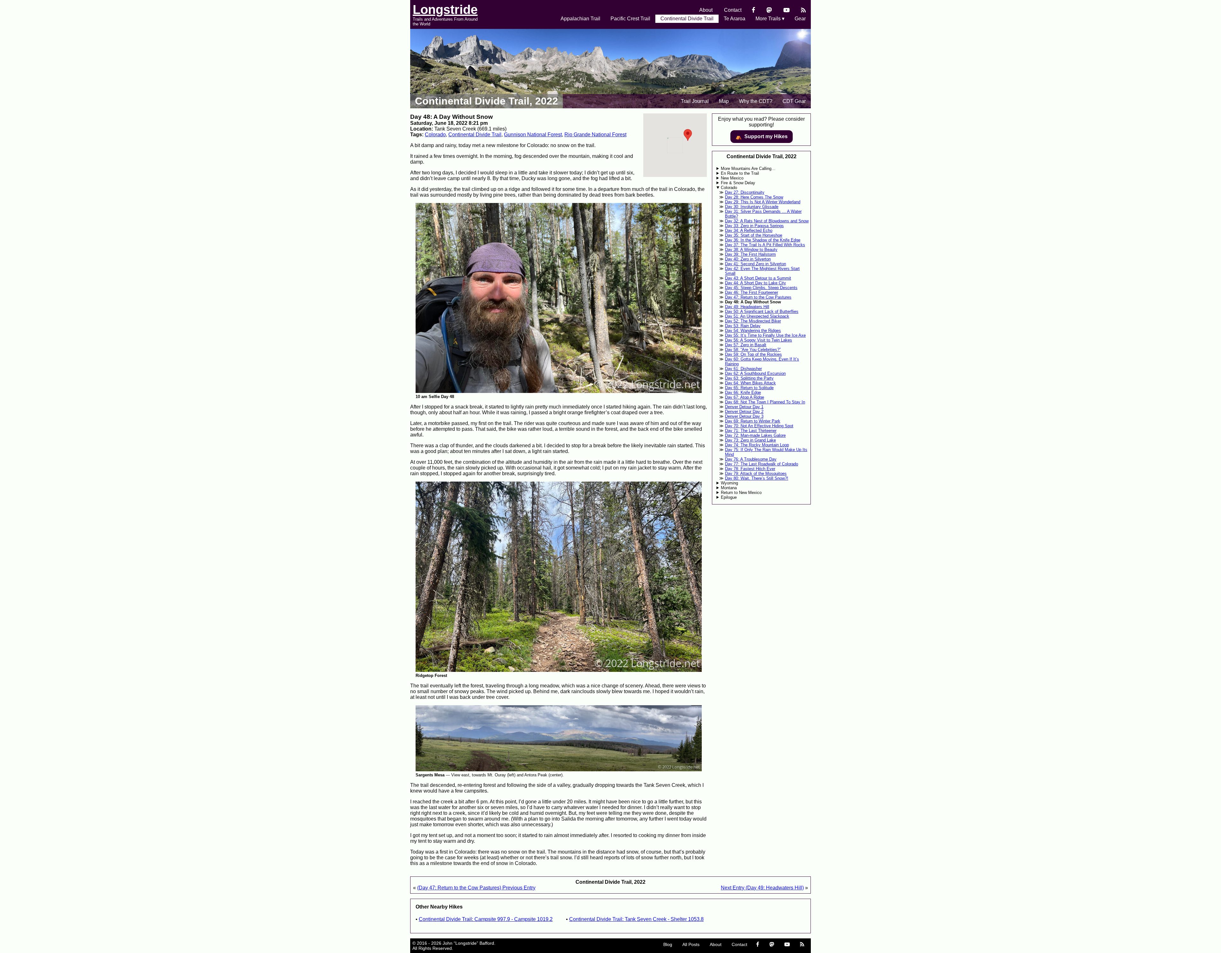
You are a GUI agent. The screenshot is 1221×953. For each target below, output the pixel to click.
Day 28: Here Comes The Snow (754, 197)
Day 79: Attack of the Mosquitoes (756, 473)
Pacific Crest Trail (630, 18)
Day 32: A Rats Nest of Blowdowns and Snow (767, 221)
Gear (800, 18)
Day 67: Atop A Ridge (744, 397)
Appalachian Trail (580, 18)
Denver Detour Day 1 (744, 406)
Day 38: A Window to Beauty (751, 249)
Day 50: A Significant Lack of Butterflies (761, 311)
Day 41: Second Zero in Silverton (755, 263)
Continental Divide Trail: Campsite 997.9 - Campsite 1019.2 (486, 919)
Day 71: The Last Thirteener (750, 430)
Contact (733, 10)
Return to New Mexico (741, 492)
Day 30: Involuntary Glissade (751, 206)
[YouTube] (786, 10)
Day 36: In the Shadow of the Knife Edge (762, 240)
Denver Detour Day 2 (744, 411)
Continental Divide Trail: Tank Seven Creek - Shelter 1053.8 (636, 919)
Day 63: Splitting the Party (749, 378)
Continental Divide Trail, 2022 (486, 101)
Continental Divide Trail (687, 18)
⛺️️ (761, 136)
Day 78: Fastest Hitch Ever (750, 468)
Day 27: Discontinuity (744, 192)
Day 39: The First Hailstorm (750, 254)
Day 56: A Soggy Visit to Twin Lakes (758, 340)
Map (724, 101)
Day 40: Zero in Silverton (748, 259)
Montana (729, 487)
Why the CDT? (755, 101)
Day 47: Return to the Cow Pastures (758, 297)
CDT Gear (794, 101)
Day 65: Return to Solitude (749, 387)
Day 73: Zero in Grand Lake (750, 440)
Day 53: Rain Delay (743, 325)
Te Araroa (734, 18)
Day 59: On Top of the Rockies (753, 354)
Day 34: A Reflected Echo (748, 230)
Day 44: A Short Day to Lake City (755, 282)
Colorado (435, 134)
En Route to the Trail (740, 173)
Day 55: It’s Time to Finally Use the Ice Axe (765, 335)
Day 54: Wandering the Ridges (753, 330)
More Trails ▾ (769, 18)
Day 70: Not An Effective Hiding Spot (759, 425)
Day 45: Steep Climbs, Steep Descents (761, 287)
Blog (667, 944)
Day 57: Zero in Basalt (745, 344)
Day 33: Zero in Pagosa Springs (754, 225)
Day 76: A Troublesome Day (750, 459)
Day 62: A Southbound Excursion (755, 373)
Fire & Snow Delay (738, 182)
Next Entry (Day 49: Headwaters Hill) (762, 887)
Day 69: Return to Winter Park (752, 421)
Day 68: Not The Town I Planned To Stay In (765, 402)
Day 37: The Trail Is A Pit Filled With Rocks (765, 244)
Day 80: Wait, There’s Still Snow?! (756, 478)
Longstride (445, 10)
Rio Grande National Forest (595, 134)
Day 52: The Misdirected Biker (753, 321)
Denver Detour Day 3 (744, 416)
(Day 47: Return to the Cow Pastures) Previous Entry (476, 887)
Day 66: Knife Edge (743, 392)
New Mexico (732, 178)
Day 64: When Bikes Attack (750, 383)
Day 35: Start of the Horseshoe (753, 235)
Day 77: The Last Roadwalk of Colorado (761, 464)
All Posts (691, 944)
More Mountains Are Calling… (748, 168)
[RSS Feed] (803, 10)
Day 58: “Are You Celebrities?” (753, 349)
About (706, 10)
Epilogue (729, 497)
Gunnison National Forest (533, 134)
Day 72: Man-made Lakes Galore (755, 435)
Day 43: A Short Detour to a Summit (758, 278)
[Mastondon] (769, 10)
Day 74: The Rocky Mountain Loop (757, 445)
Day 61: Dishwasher (743, 368)
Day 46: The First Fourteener (751, 292)
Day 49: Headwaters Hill (747, 306)
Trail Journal (695, 101)
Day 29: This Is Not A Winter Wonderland (762, 201)
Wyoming (729, 483)
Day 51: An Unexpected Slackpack (757, 316)
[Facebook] (753, 10)
